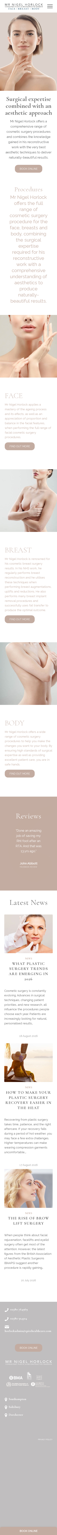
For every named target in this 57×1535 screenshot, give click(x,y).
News (28, 1092)
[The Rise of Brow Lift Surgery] (28, 1322)
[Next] (45, 825)
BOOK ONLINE (29, 1531)
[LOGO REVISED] (23, 6)
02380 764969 (19, 1443)
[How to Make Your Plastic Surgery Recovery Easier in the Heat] (28, 1196)
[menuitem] (48, 6)
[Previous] (11, 825)
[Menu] (48, 6)
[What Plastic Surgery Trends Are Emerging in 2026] (28, 1067)
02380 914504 (18, 1452)
